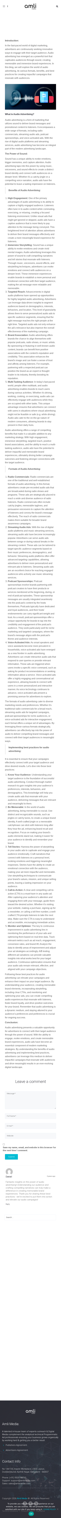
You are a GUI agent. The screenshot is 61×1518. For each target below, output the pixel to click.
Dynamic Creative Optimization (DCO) (23, 1267)
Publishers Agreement (16, 1445)
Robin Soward (12, 1287)
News (8, 1376)
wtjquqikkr (11, 1314)
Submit (11, 1157)
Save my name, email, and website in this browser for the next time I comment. (29, 1149)
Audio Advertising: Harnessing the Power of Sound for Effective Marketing (28, 29)
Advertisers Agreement (17, 1450)
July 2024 (10, 1337)
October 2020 (12, 1352)
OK (31, 1514)
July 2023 (10, 1341)
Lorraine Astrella (13, 1300)
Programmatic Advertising (18, 1380)
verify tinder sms (13, 1307)
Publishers (11, 1384)
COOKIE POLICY (49, 1509)
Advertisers (11, 1372)
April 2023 (10, 1345)
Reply (8, 1204)
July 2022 (10, 1348)
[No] (57, 1509)
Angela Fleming (13, 1293)
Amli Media (22, 1498)
